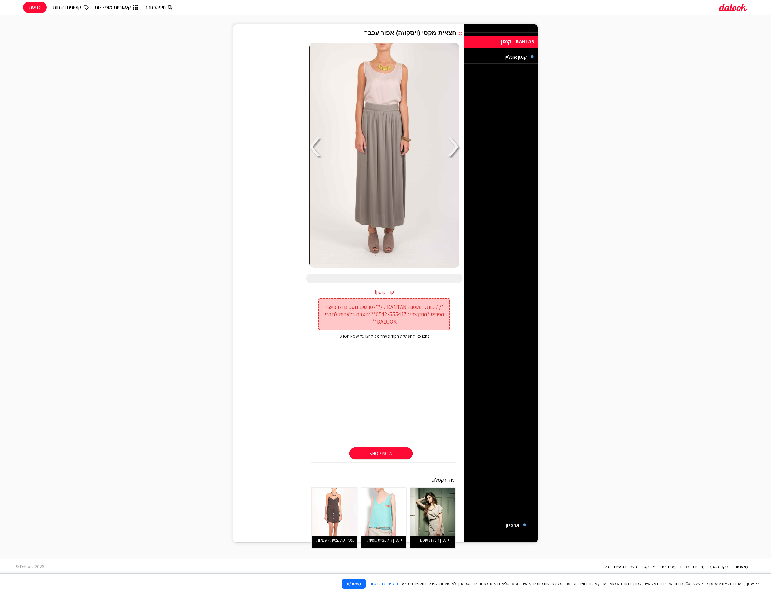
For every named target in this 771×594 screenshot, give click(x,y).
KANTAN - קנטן (518, 41)
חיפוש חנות (155, 7)
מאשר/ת (354, 583)
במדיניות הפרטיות (383, 583)
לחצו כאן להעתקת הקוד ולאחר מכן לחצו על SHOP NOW (384, 336)
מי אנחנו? (740, 567)
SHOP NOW (381, 453)
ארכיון (512, 525)
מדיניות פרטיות (692, 567)
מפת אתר (668, 567)
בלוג (605, 567)
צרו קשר (648, 567)
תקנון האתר (718, 567)
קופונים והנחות (67, 7)
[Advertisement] (384, 392)
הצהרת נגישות (625, 567)
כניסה (35, 7)
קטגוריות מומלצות (113, 7)
